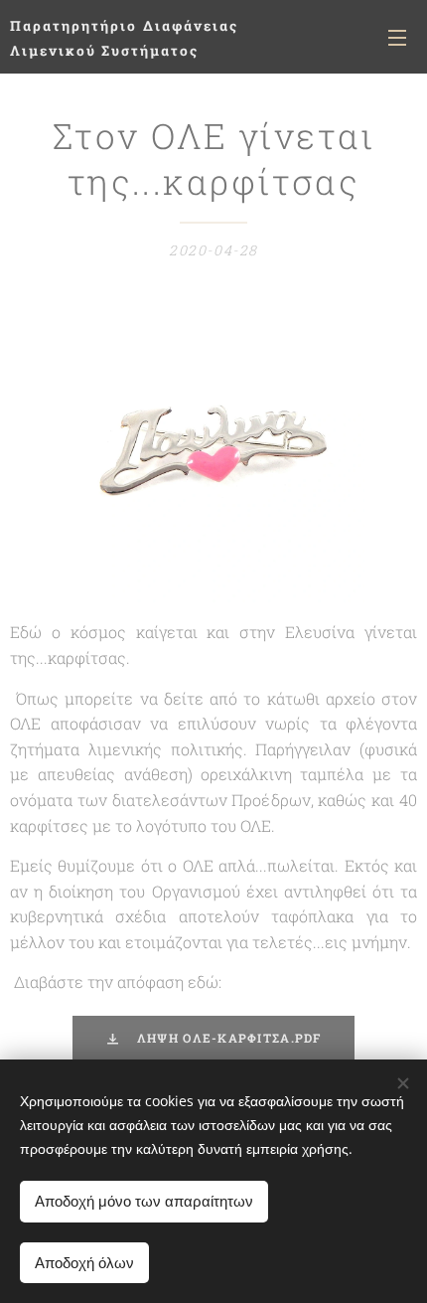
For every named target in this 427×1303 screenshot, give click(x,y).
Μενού (397, 37)
